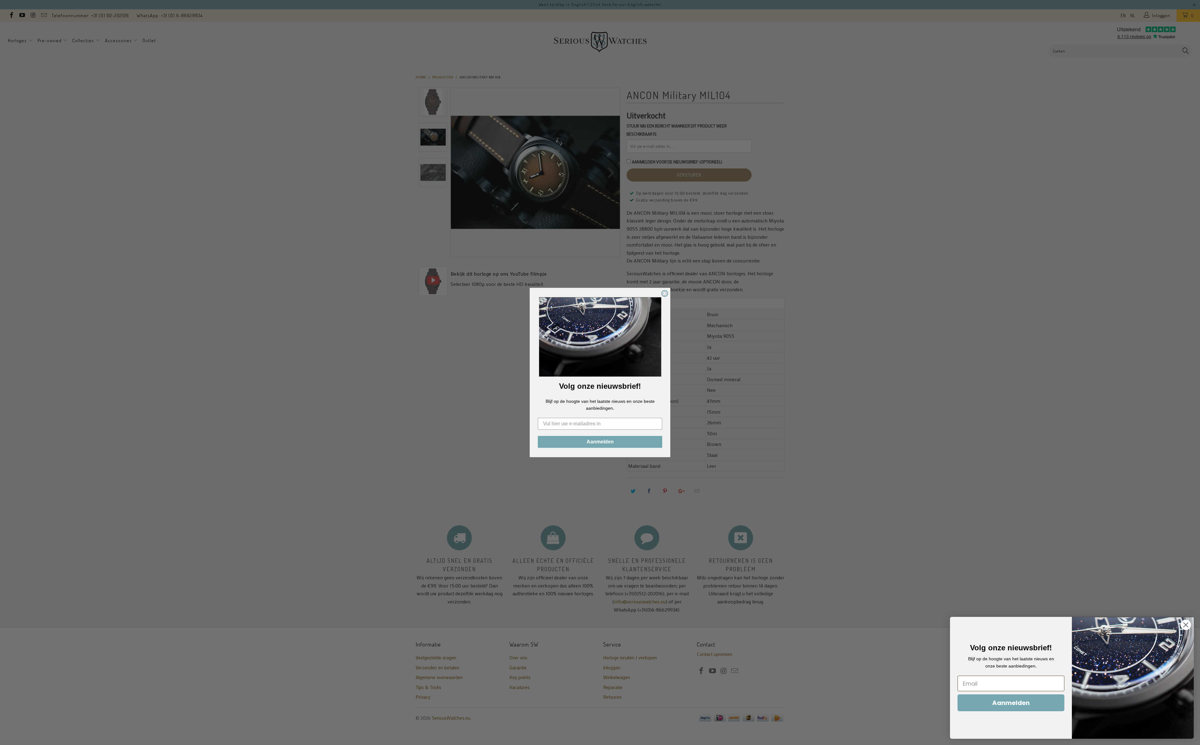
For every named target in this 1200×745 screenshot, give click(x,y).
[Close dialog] (665, 293)
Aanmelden (600, 441)
